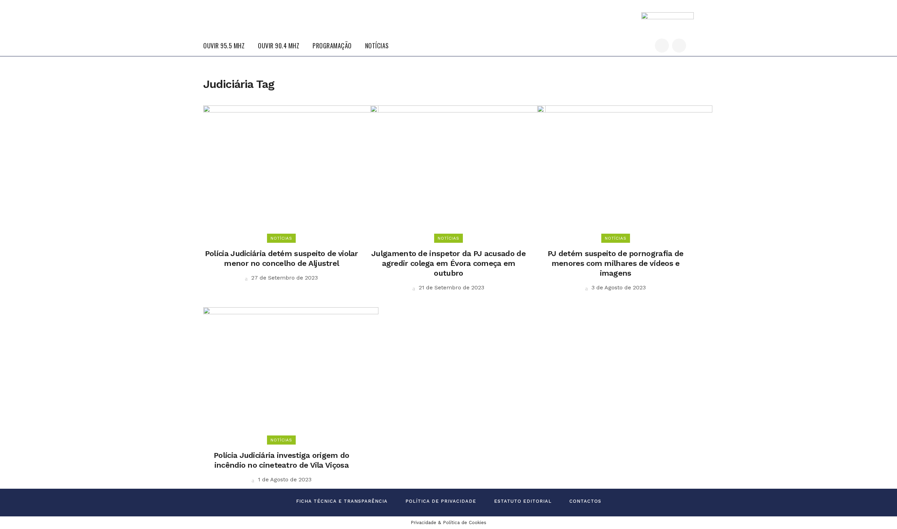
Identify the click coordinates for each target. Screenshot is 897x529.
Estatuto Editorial (523, 501)
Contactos (585, 501)
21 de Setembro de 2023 (450, 287)
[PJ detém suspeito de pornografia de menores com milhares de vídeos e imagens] (624, 171)
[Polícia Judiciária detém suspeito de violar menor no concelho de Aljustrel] (290, 171)
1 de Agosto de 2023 (283, 479)
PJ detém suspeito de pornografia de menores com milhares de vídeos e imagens (616, 263)
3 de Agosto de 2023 (618, 287)
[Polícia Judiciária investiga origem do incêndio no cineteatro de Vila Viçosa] (290, 373)
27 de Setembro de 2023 (283, 277)
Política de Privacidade (440, 501)
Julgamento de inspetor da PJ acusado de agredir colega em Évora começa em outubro (448, 263)
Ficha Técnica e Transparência (342, 501)
